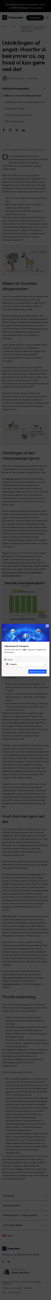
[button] (25, 664)
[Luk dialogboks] (47, 625)
